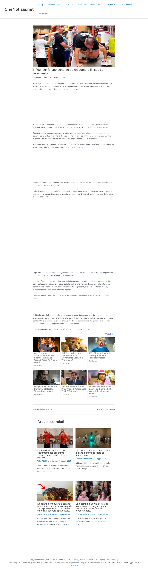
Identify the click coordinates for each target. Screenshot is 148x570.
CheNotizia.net (19, 9)
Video (60, 4)
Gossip (40, 4)
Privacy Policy (79, 560)
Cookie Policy (91, 560)
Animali (129, 4)
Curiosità (70, 4)
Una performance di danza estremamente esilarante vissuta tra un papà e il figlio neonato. (52, 454)
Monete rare (43, 14)
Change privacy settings (109, 560)
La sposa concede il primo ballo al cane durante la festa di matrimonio (93, 452)
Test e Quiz (82, 4)
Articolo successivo (106, 409)
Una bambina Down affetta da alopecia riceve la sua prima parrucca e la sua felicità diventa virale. (92, 507)
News (92, 4)
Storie (100, 4)
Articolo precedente (42, 409)
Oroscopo (51, 4)
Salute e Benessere (115, 4)
